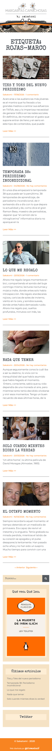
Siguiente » (31, 567)
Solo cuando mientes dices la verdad (26, 698)
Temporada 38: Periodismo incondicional (17, 176)
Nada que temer (18, 360)
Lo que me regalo (20, 270)
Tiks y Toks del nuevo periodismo (24, 678)
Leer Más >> (9, 131)
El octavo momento (21, 512)
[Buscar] (45, 578)
